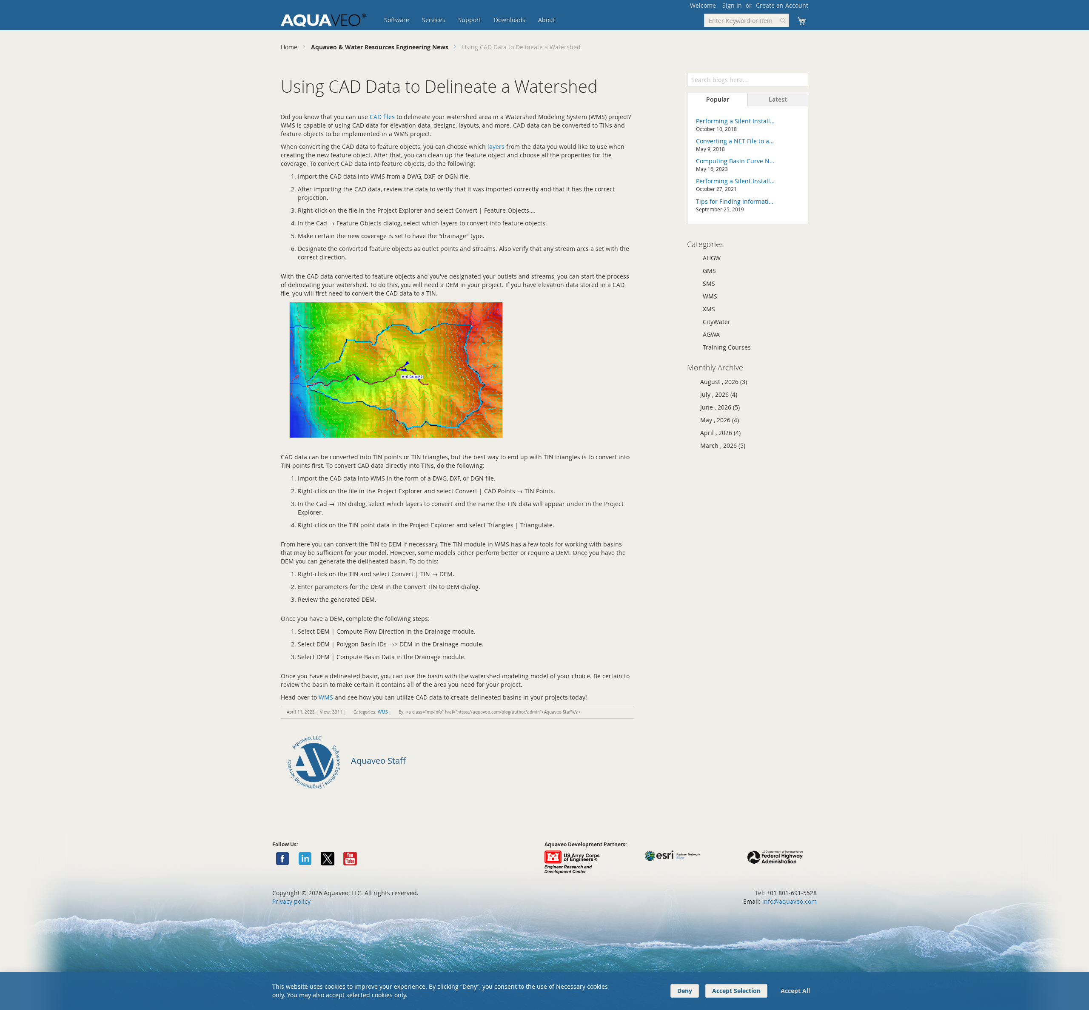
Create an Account (782, 5)
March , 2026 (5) (720, 445)
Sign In (732, 5)
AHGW (712, 258)
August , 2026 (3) (721, 382)
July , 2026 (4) (716, 394)
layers (496, 146)
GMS (709, 271)
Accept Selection (736, 991)
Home (290, 47)
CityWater (716, 322)
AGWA (711, 334)
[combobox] (746, 20)
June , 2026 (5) (717, 407)
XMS (709, 309)
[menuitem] (396, 20)
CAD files (382, 117)
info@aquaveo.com (789, 901)
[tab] (717, 99)
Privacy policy (291, 901)
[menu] (482, 20)
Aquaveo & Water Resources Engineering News (380, 47)
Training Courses (727, 347)
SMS (709, 283)
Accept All (795, 991)
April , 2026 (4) (718, 433)
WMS (326, 697)
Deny (684, 991)
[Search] (801, 78)
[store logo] (323, 20)
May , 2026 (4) (717, 420)
